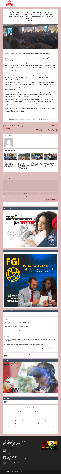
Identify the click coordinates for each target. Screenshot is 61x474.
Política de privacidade (26, 452)
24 (15, 426)
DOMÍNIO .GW (7, 394)
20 (38, 423)
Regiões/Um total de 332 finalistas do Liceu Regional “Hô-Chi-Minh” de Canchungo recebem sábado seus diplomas (10, 164)
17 (15, 423)
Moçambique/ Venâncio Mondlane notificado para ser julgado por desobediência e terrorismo (23, 344)
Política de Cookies (26, 458)
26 (30, 426)
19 (30, 423)
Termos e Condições (26, 455)
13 (38, 420)
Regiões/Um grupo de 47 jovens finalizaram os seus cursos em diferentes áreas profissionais (37, 164)
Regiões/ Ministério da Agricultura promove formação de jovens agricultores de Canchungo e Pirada (50, 164)
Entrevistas (35, 20)
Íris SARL (9, 471)
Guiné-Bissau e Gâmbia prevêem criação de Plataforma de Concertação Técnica (21, 335)
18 (22, 423)
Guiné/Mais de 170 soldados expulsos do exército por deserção (17, 322)
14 (45, 420)
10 (15, 420)
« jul (5, 432)
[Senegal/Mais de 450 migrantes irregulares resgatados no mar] (4, 463)
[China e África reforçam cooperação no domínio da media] (4, 450)
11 (22, 420)
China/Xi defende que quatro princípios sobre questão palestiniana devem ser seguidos (22, 330)
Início (23, 444)
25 (22, 426)
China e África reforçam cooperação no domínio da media (16, 318)
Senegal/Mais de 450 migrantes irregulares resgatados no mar (17, 326)
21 (45, 423)
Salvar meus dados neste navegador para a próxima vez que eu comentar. (21, 196)
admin (23, 20)
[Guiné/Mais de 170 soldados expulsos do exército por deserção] (4, 457)
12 (30, 420)
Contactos (24, 450)
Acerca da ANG (25, 447)
